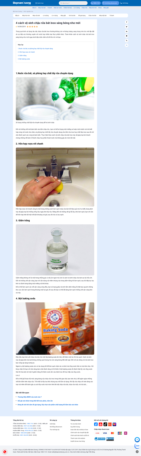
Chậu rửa (84, 7)
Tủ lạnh (49, 7)
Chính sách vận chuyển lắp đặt (79, 432)
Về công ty (53, 420)
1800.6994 (24, 433)
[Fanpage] (96, 424)
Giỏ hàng (125, 3)
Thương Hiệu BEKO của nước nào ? (30, 397)
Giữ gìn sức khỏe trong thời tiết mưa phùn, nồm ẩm (35, 401)
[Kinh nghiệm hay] (126, 45)
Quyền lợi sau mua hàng (77, 441)
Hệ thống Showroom (56, 427)
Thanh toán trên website (77, 438)
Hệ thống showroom (111, 3)
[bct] (99, 440)
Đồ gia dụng (81, 15)
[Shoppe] (110, 424)
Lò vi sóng (77, 7)
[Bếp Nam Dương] (22, 3)
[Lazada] (114, 424)
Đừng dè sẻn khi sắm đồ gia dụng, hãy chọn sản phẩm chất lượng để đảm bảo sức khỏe (48, 405)
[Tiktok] (105, 424)
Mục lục (21, 45)
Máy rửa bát (42, 7)
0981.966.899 (24, 435)
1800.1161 (96, 3)
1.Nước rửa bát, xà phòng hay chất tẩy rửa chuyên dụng (35, 48)
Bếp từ (34, 7)
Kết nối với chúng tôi (101, 420)
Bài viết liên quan (22, 393)
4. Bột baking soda (24, 59)
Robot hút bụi (68, 7)
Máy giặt (106, 7)
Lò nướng (46, 15)
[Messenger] (137, 440)
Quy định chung (75, 427)
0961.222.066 (28, 428)
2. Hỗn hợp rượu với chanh (26, 52)
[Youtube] (101, 424)
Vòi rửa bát (72, 15)
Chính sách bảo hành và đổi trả (79, 435)
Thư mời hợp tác (54, 429)
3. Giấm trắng (22, 55)
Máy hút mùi (92, 7)
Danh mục (41, 3)
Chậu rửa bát (92, 15)
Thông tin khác (75, 420)
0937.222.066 (28, 426)
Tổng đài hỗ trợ (18, 420)
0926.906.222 (29, 430)
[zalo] (137, 446)
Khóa (100, 7)
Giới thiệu (52, 424)
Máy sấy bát (103, 15)
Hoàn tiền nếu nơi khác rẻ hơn (79, 429)
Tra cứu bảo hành (75, 424)
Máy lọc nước (58, 7)
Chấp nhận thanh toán (101, 429)
